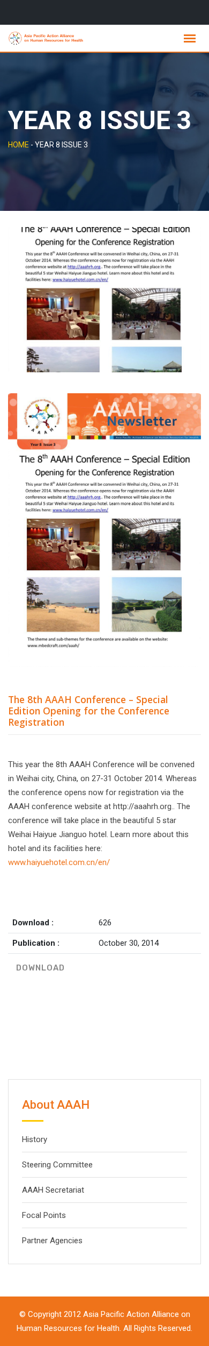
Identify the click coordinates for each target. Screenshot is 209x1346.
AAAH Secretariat (53, 1190)
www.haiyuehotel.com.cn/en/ (59, 862)
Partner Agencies (52, 1240)
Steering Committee (57, 1165)
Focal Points (44, 1215)
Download (40, 968)
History (34, 1139)
